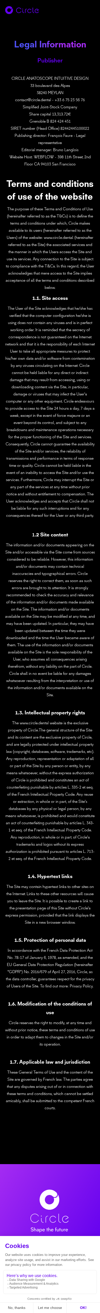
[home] (25, 10)
